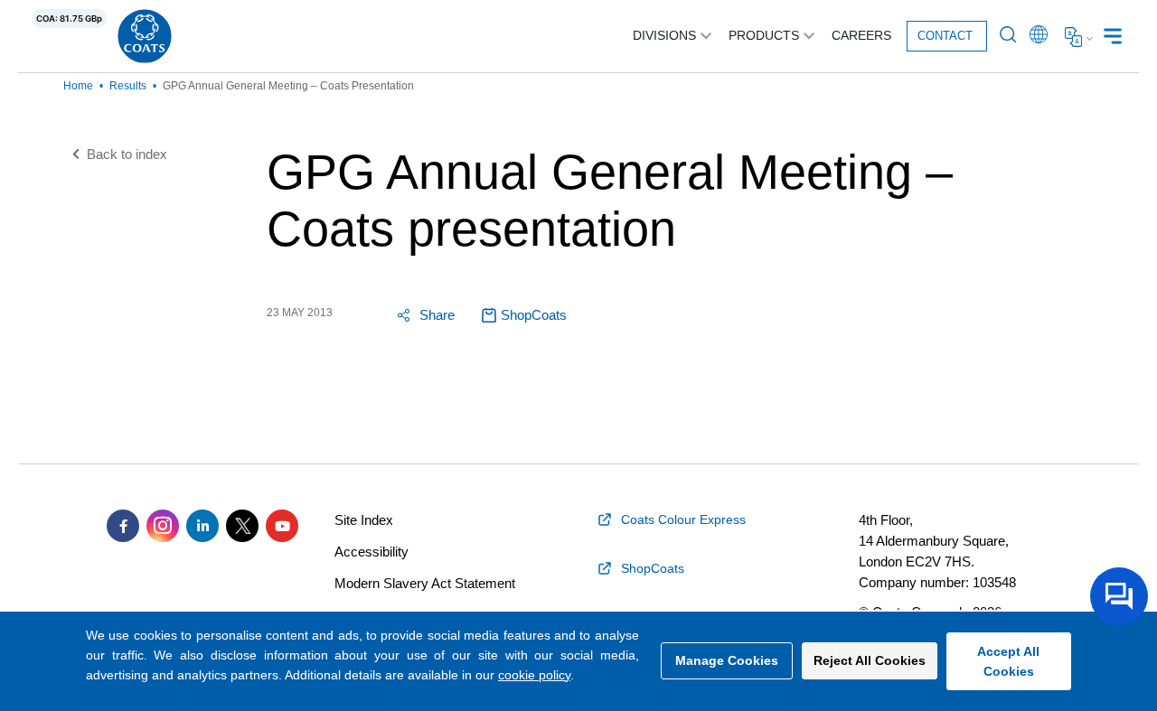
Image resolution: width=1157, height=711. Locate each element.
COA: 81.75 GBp (69, 18)
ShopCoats (534, 315)
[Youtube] (282, 526)
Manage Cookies (726, 660)
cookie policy (534, 675)
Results (127, 86)
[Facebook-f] (123, 526)
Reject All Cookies (870, 660)
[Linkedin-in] (202, 526)
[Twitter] (242, 526)
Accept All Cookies (1008, 661)
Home (78, 86)
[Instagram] (162, 526)
